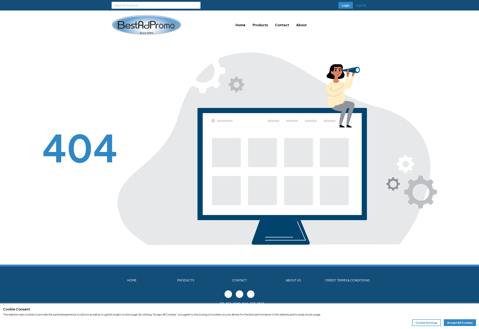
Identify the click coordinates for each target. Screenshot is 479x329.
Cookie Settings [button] (426, 322)
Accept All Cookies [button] (460, 322)
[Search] (197, 5)
